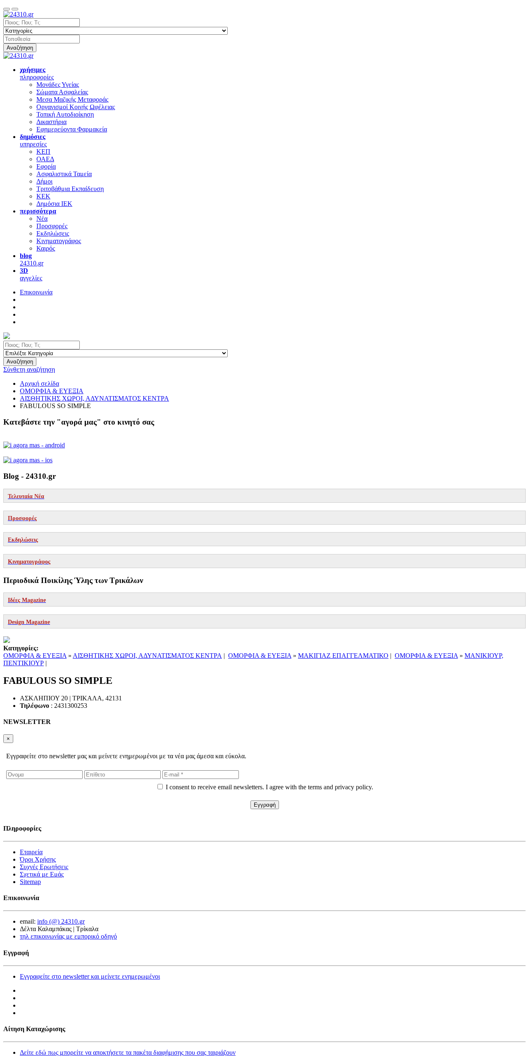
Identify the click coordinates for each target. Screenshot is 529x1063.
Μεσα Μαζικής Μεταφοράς (72, 99)
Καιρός (45, 248)
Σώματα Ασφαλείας (62, 92)
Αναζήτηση (20, 48)
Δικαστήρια (51, 121)
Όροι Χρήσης (38, 859)
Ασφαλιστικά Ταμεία (64, 173)
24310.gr (31, 259)
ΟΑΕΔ (45, 158)
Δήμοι (44, 181)
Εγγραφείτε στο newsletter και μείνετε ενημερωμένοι (90, 976)
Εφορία (46, 166)
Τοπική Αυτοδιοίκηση (65, 114)
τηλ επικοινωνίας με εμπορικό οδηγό (68, 936)
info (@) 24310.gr (61, 921)
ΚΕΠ (43, 151)
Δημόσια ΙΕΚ (54, 203)
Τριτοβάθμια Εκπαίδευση (70, 188)
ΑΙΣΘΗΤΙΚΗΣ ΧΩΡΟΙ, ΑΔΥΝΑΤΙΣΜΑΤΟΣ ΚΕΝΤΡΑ (147, 655)
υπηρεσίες (33, 140)
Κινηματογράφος (58, 240)
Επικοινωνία (36, 292)
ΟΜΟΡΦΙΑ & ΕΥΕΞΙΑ (35, 655)
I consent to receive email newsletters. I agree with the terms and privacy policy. (269, 787)
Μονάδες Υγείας (57, 84)
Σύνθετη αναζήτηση (29, 369)
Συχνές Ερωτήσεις (44, 866)
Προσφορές (51, 225)
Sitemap (30, 881)
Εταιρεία (31, 851)
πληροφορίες (37, 73)
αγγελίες (31, 274)
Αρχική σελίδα (39, 383)
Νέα (42, 218)
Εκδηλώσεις (52, 233)
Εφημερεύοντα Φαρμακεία (71, 129)
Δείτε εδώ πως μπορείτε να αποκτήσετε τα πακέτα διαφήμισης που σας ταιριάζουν (128, 1052)
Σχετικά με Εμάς (42, 874)
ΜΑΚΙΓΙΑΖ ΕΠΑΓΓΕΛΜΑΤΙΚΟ (343, 655)
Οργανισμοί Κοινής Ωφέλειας (75, 106)
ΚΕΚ (43, 196)
